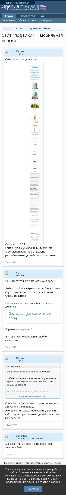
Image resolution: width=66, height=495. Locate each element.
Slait (18, 273)
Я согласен (33, 488)
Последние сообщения (16, 20)
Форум (9, 16)
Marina (20, 51)
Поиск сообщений (42, 20)
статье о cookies (50, 482)
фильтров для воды (24, 59)
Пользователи (27, 15)
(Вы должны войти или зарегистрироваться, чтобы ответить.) (32, 464)
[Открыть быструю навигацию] (62, 28)
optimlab (21, 435)
